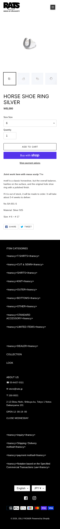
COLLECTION (14, 354)
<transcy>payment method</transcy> (26, 455)
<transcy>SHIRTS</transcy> (21, 272)
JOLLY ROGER (24, 518)
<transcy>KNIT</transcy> (20, 281)
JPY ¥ (37, 488)
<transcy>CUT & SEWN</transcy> (25, 264)
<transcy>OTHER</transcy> (21, 306)
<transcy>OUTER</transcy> (21, 289)
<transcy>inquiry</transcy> (20, 434)
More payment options (30, 163)
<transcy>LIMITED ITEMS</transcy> (26, 326)
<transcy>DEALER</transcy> (22, 346)
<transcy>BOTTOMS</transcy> (23, 298)
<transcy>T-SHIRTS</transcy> (22, 256)
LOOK (9, 362)
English (21, 488)
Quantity (7, 130)
